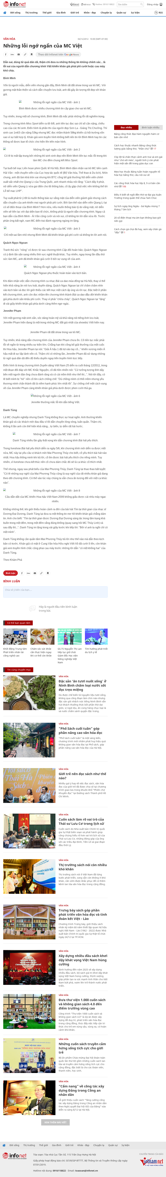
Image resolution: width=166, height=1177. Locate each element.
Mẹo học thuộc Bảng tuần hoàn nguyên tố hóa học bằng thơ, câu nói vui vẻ (137, 173)
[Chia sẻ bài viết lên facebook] (5, 54)
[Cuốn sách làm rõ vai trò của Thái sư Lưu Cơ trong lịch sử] (29, 831)
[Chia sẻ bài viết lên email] (18, 54)
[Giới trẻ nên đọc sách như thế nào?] (29, 785)
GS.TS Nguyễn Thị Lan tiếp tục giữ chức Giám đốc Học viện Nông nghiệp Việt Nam (70, 655)
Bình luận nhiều (150, 127)
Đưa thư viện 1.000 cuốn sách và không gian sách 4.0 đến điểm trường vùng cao (82, 1004)
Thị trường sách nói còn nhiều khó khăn (83, 867)
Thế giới (47, 12)
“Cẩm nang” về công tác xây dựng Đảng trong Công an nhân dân (81, 1090)
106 (124, 186)
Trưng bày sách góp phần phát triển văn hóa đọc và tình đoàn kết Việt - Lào (83, 914)
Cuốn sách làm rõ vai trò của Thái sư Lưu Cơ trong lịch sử (81, 821)
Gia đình (61, 12)
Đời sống (15, 12)
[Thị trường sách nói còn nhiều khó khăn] (29, 876)
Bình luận (10, 573)
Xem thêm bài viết (55, 1122)
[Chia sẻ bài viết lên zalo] (12, 54)
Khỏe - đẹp (90, 12)
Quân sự (121, 12)
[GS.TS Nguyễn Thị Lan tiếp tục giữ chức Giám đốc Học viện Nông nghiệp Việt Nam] (70, 637)
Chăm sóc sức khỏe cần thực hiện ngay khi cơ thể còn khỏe (41, 652)
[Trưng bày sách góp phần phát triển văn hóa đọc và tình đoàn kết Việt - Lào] (29, 921)
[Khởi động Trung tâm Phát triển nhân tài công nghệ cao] (15, 637)
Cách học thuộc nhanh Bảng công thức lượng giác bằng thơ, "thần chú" (135, 147)
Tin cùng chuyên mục (19, 669)
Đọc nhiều (126, 127)
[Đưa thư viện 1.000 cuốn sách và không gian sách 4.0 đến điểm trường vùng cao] (29, 1011)
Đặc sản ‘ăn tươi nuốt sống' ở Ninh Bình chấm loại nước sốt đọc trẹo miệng (82, 685)
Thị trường (31, 12)
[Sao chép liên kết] (25, 54)
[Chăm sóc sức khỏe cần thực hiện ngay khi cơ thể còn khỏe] (42, 637)
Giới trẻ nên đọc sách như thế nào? (82, 776)
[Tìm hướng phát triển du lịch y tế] (97, 637)
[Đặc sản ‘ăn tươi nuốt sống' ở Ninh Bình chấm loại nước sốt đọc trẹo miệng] (29, 692)
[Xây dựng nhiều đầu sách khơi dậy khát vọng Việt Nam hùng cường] (29, 967)
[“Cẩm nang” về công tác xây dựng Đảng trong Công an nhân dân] (29, 1097)
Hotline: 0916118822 (104, 4)
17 (154, 148)
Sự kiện (135, 12)
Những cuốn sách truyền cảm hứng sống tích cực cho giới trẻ (82, 1048)
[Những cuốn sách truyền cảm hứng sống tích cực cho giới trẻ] (29, 1055)
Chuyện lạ (106, 12)
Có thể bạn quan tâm (18, 622)
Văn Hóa (9, 39)
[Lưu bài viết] (31, 54)
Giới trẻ (75, 12)
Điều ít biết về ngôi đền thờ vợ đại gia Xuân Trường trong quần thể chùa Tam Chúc (137, 196)
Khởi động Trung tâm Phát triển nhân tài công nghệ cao (15, 652)
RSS (161, 12)
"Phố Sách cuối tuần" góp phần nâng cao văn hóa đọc (80, 730)
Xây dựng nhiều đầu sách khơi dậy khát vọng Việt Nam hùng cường (83, 960)
